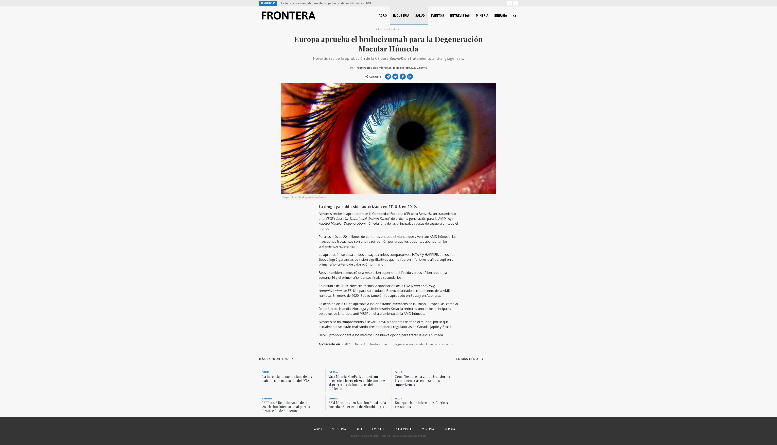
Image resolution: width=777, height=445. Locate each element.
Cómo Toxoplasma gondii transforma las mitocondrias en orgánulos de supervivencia (422, 380)
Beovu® (360, 344)
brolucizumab (379, 344)
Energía (500, 15)
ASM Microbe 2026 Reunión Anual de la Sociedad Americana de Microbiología (357, 404)
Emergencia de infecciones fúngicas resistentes (421, 404)
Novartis (447, 344)
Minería (482, 15)
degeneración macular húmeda (415, 344)
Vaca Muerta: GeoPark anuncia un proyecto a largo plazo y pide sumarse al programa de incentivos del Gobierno (356, 382)
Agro (383, 15)
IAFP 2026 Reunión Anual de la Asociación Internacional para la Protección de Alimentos (286, 406)
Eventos (437, 15)
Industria (401, 15)
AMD (347, 344)
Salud (420, 15)
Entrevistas (460, 15)
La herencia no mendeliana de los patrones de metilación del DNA (326, 3)
